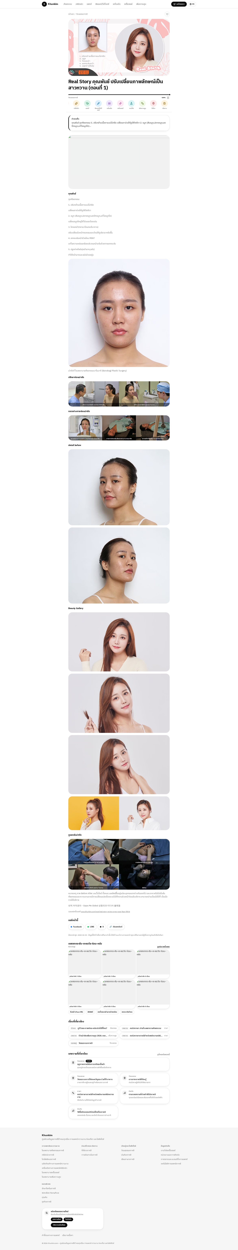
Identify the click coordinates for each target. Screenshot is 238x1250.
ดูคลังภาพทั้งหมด (163, 947)
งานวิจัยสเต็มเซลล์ (168, 1150)
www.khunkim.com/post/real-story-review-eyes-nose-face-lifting (105, 911)
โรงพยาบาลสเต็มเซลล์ (50, 1172)
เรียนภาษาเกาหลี (127, 1159)
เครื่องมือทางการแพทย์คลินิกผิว (54, 1168)
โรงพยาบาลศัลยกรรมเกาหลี (53, 1150)
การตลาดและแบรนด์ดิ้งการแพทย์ (174, 1159)
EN (193, 4)
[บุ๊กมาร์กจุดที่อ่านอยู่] (168, 97)
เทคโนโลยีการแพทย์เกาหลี (171, 1163)
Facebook (77, 926)
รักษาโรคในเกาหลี (49, 1188)
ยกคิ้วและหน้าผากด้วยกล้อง (107, 1012)
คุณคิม (44, 1197)
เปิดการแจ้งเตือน (59, 1225)
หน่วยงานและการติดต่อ (170, 1154)
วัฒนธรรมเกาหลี (81, 14)
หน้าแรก (71, 14)
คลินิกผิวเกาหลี (48, 1154)
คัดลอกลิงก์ (115, 926)
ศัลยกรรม (68, 4)
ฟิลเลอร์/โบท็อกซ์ (102, 4)
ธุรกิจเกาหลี (46, 1201)
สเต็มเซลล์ (128, 4)
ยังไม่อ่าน (159, 14)
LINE (92, 926)
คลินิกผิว (79, 4)
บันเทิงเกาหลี (126, 1154)
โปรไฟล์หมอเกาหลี (49, 1159)
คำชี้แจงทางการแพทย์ (51, 1235)
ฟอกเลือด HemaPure (50, 1192)
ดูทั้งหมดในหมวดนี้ (163, 1055)
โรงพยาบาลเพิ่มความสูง (51, 1177)
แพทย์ (89, 4)
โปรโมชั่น (68, 1219)
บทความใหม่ (57, 1219)
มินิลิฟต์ (90, 1012)
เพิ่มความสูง (141, 4)
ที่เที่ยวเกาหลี (86, 1150)
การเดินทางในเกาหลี (89, 1154)
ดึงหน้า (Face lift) (76, 1012)
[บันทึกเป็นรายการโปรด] (167, 14)
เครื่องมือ (116, 4)
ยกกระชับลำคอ (127, 1012)
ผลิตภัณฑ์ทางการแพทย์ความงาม (55, 1163)
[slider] (119, 94)
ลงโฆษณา (180, 4)
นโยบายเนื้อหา (67, 1235)
